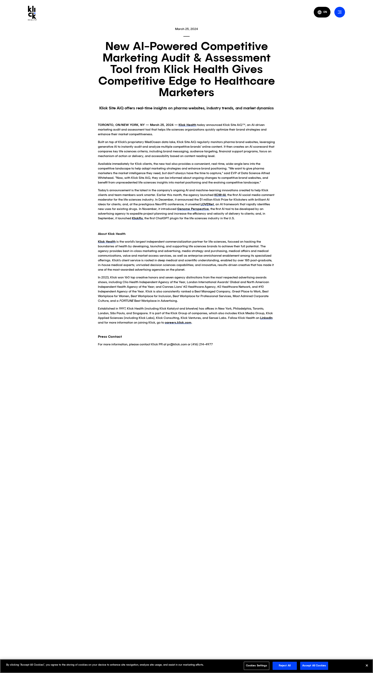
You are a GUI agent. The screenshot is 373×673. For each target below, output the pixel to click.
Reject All (285, 665)
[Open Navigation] (339, 12)
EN (325, 12)
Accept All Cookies (314, 665)
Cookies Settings (256, 665)
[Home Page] (32, 13)
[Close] (367, 666)
